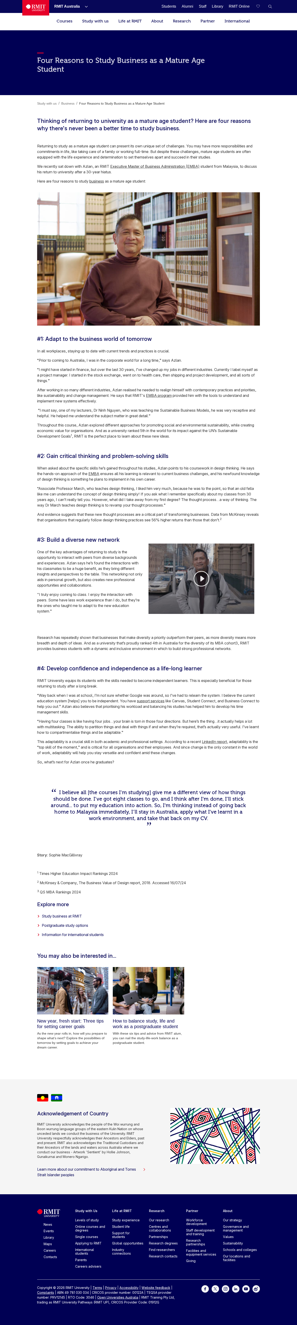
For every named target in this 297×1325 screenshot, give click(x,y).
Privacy (110, 1288)
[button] (270, 6)
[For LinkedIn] (235, 1289)
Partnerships (158, 1237)
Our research (159, 1220)
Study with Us (86, 1211)
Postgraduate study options (65, 925)
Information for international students (73, 934)
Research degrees (163, 1243)
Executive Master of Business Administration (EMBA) (155, 166)
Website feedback (156, 1288)
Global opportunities (127, 1243)
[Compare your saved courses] (260, 6)
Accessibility (129, 1288)
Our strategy (232, 1220)
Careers (50, 1250)
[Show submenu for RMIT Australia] (84, 6)
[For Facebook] (205, 1289)
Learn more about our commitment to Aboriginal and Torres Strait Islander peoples (86, 1172)
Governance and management (236, 1228)
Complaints (45, 1292)
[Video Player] (201, 579)
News (48, 1224)
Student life (121, 1227)
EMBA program (159, 395)
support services (151, 701)
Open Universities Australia (117, 1297)
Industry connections (121, 1251)
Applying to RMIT (88, 1243)
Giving (191, 1261)
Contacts (50, 1257)
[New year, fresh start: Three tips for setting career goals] (72, 990)
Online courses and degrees (90, 1228)
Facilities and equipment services (201, 1252)
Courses (64, 21)
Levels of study (87, 1220)
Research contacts (163, 1256)
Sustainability (233, 1243)
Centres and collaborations (160, 1228)
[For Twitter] (215, 1289)
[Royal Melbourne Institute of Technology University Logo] (35, 8)
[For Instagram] (225, 1289)
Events (49, 1231)
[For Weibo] (256, 1289)
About (157, 21)
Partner (207, 21)
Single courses (86, 1237)
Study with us (95, 21)
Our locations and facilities (236, 1258)
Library (49, 1237)
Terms (97, 1288)
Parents (81, 1260)
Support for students (121, 1235)
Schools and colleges (240, 1250)
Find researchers (162, 1250)
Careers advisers (88, 1266)
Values (228, 1237)
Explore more (53, 904)
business (96, 181)
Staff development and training (200, 1232)
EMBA (93, 473)
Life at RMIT (130, 21)
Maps (48, 1244)
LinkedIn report (214, 741)
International (237, 21)
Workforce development (196, 1222)
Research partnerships (195, 1242)
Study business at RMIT (62, 916)
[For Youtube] (246, 1289)
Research (182, 21)
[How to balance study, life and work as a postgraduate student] (148, 990)
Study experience (126, 1220)
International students (84, 1251)
